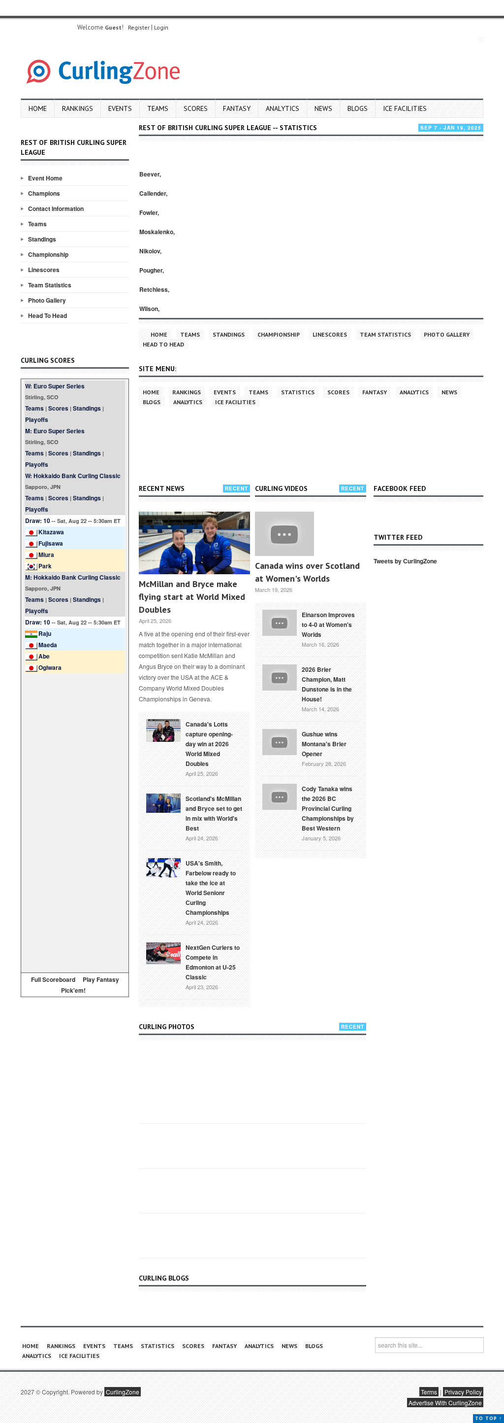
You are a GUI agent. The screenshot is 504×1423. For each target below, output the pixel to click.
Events (120, 108)
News (323, 108)
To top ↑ (488, 1418)
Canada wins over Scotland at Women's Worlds (307, 572)
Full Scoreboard (53, 979)
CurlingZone (122, 1392)
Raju (44, 633)
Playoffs (36, 419)
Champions (44, 193)
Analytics (282, 108)
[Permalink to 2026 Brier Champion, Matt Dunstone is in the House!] (279, 676)
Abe (44, 656)
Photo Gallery (47, 300)
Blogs (357, 108)
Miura (46, 554)
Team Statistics (49, 284)
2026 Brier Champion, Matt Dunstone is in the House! (327, 684)
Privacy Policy (463, 1392)
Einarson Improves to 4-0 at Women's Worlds (328, 624)
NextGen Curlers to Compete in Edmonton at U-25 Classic (213, 962)
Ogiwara (50, 667)
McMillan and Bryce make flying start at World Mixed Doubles (192, 596)
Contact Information (56, 208)
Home (38, 108)
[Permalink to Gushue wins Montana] (279, 740)
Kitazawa (51, 531)
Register (139, 27)
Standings (42, 239)
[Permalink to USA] (163, 867)
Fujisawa (50, 543)
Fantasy (237, 108)
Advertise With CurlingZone (445, 1402)
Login (161, 27)
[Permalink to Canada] (163, 729)
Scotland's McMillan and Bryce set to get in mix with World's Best (214, 813)
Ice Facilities (405, 108)
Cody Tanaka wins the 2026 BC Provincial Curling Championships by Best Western (328, 808)
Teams (157, 108)
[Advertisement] (75, 821)
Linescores (44, 269)
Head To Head (47, 315)
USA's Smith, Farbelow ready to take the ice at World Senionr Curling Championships (211, 888)
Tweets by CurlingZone (405, 560)
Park (45, 565)
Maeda (47, 644)
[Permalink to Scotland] (163, 802)
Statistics (298, 392)
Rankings (77, 108)
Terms (429, 1392)
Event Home (45, 178)
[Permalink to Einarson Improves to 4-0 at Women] (279, 621)
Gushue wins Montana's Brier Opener (324, 743)
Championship (48, 254)
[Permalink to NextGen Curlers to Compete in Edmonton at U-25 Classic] (163, 952)
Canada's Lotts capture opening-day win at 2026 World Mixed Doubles (209, 744)
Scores (196, 108)
